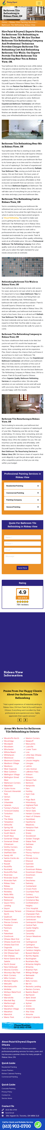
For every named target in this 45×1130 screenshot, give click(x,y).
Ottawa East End (11, 944)
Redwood (8, 900)
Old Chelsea (9, 956)
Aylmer (29, 1003)
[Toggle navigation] (39, 3)
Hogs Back (30, 799)
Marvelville (8, 997)
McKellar (7, 989)
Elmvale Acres (32, 858)
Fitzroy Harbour (33, 852)
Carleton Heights (33, 950)
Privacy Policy (7, 1092)
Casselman (30, 931)
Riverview (8, 875)
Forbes (29, 850)
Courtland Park (32, 891)
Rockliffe (8, 866)
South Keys (9, 836)
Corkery (29, 894)
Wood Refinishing (11, 218)
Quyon (7, 908)
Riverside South (11, 877)
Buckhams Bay (32, 961)
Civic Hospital (32, 908)
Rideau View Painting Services (22, 22)
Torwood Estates (11, 811)
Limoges (29, 763)
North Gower (9, 964)
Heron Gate (31, 811)
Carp (28, 939)
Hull (27, 797)
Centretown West (33, 917)
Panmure (8, 928)
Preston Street (10, 919)
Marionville (9, 1006)
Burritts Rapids (32, 956)
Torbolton (8, 813)
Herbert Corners (33, 813)
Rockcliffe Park (10, 872)
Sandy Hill (8, 855)
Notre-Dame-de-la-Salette (12, 960)
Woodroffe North (11, 738)
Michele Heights (11, 981)
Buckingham (31, 958)
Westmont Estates (12, 760)
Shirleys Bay (9, 850)
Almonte (29, 1014)
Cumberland (31, 886)
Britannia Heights (33, 964)
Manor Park (9, 1017)
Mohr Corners (10, 975)
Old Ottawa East (11, 953)
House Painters (7, 1070)
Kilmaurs (29, 777)
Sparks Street (10, 830)
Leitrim (29, 766)
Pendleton (8, 925)
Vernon (7, 797)
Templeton (8, 822)
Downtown (30, 875)
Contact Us (6, 1095)
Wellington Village (12, 774)
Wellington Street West (11, 778)
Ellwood (29, 861)
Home (4, 22)
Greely (28, 833)
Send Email (9, 1113)
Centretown (31, 919)
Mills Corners (9, 978)
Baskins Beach (32, 992)
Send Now (22, 568)
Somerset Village (11, 838)
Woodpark (8, 744)
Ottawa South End (12, 942)
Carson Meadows (33, 936)
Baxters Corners (33, 989)
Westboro (8, 766)
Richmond (8, 889)
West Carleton (10, 771)
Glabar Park (31, 841)
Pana (6, 931)
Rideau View (9, 883)
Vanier (6, 799)
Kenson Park (31, 780)
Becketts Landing (33, 986)
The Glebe (8, 819)
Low (27, 752)
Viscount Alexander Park (12, 792)
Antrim (29, 1006)
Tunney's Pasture (11, 808)
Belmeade (30, 975)
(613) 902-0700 (16, 1126)
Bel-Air (29, 984)
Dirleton (29, 877)
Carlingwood (31, 942)
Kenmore (29, 783)
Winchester (9, 749)
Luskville (29, 746)
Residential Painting (9, 1067)
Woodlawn (8, 746)
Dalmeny (29, 883)
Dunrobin (30, 866)
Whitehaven (9, 755)
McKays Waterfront (12, 992)
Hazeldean (30, 819)
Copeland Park (32, 897)
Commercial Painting (10, 1077)
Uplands (7, 805)
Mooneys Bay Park (12, 972)
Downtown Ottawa (34, 872)
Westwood (8, 758)
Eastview (30, 864)
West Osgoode (10, 769)
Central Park (31, 925)
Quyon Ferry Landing (9, 904)
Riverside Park (10, 880)
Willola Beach (10, 752)
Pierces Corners (11, 922)
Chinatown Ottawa (34, 911)
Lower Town (31, 749)
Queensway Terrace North (12, 912)
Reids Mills (8, 894)
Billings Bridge (32, 972)
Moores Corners (11, 970)
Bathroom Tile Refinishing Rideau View (18, 25)
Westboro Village (11, 763)
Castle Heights (32, 928)
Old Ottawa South (12, 950)
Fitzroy (29, 855)
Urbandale (8, 802)
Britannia (29, 967)
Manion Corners (33, 738)
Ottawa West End (11, 939)
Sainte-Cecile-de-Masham (12, 859)
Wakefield (8, 785)
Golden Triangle (32, 838)
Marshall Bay (9, 1000)
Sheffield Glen (10, 852)
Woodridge (9, 741)
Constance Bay (32, 900)
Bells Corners (31, 981)
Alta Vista (30, 1011)
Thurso (7, 816)
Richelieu (8, 891)
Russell (7, 864)
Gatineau (29, 844)
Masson (7, 995)
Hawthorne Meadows (30, 823)
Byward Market (32, 953)
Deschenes (30, 880)
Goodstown (31, 836)
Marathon (8, 1011)
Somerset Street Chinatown (11, 842)
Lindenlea (30, 758)
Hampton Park (32, 827)
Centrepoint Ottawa (34, 922)
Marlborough (9, 1003)
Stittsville (8, 824)
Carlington (30, 944)
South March (9, 833)
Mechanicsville (10, 986)
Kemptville (30, 785)
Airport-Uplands (33, 1017)
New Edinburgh (10, 967)
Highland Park (32, 805)
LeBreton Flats (32, 771)
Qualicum (8, 917)
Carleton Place (32, 947)
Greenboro (30, 830)
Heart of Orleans (33, 816)
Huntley (29, 791)
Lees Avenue (31, 769)
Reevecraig (9, 897)
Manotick (8, 1014)
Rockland (8, 869)
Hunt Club (30, 794)
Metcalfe (8, 984)
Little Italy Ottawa (33, 755)
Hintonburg (31, 802)
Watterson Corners (12, 783)
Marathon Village (11, 1009)
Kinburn (29, 774)
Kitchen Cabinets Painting (11, 1073)
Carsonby (30, 933)
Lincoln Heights (32, 760)
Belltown (29, 978)
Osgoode (8, 947)
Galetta (29, 847)
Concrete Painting (8, 1088)
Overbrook (8, 936)
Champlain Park (32, 914)
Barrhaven (30, 995)
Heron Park (31, 808)
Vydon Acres (9, 788)
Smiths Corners (10, 847)
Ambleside (30, 1009)
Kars (28, 788)
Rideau (7, 886)
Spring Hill (8, 827)
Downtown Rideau (34, 869)
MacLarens (30, 744)
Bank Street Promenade (31, 999)
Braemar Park (32, 970)
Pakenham (8, 933)
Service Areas (7, 1098)
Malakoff (29, 741)
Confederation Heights (32, 904)
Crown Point (31, 889)
